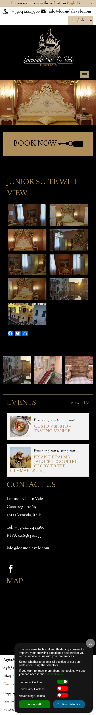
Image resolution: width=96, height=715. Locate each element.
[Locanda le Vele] (48, 47)
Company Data (13, 684)
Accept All (35, 704)
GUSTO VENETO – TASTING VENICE (52, 429)
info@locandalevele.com (70, 12)
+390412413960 (25, 12)
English (73, 3)
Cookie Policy (54, 674)
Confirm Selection (68, 704)
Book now (35, 144)
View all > (79, 403)
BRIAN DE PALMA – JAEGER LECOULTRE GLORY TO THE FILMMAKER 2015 (43, 464)
